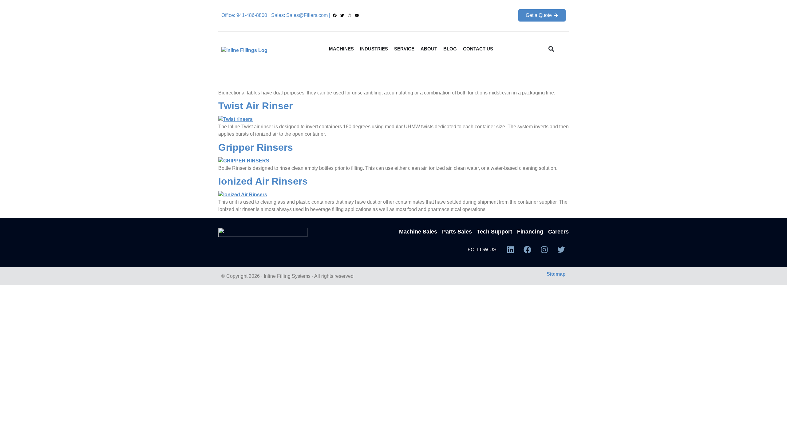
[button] (551, 49)
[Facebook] (335, 15)
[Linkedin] (510, 249)
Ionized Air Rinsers (263, 181)
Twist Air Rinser (255, 105)
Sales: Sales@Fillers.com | (300, 15)
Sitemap (556, 274)
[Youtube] (357, 15)
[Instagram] (349, 15)
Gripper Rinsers (255, 147)
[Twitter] (342, 15)
